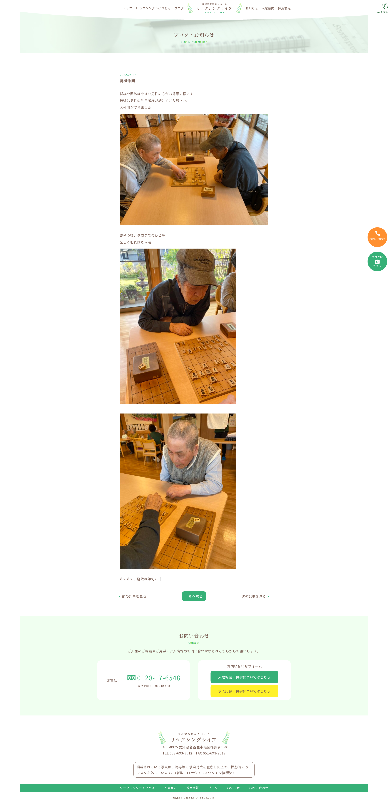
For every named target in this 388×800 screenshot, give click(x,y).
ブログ (179, 8)
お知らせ (251, 8)
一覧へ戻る (194, 596)
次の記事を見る (253, 596)
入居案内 (268, 8)
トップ (127, 8)
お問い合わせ (258, 788)
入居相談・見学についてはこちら (244, 677)
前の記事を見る (134, 596)
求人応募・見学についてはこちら (244, 690)
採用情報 (284, 8)
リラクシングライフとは (153, 8)
